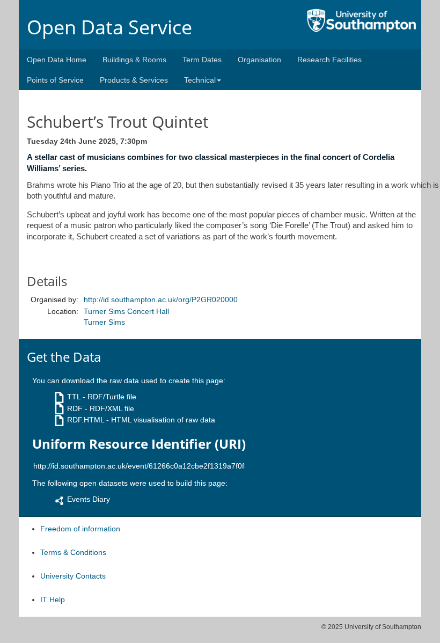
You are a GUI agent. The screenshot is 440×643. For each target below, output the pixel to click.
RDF (75, 408)
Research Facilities (329, 59)
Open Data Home (56, 59)
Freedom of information (80, 528)
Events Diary (88, 499)
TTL (73, 396)
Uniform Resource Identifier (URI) (139, 444)
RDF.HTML (85, 419)
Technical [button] (200, 80)
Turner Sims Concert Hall (126, 311)
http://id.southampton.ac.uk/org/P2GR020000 (161, 299)
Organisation (259, 59)
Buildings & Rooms (134, 59)
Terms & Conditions (73, 552)
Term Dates (202, 59)
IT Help (52, 599)
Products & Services (134, 80)
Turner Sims (104, 322)
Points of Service (55, 80)
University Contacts (73, 576)
